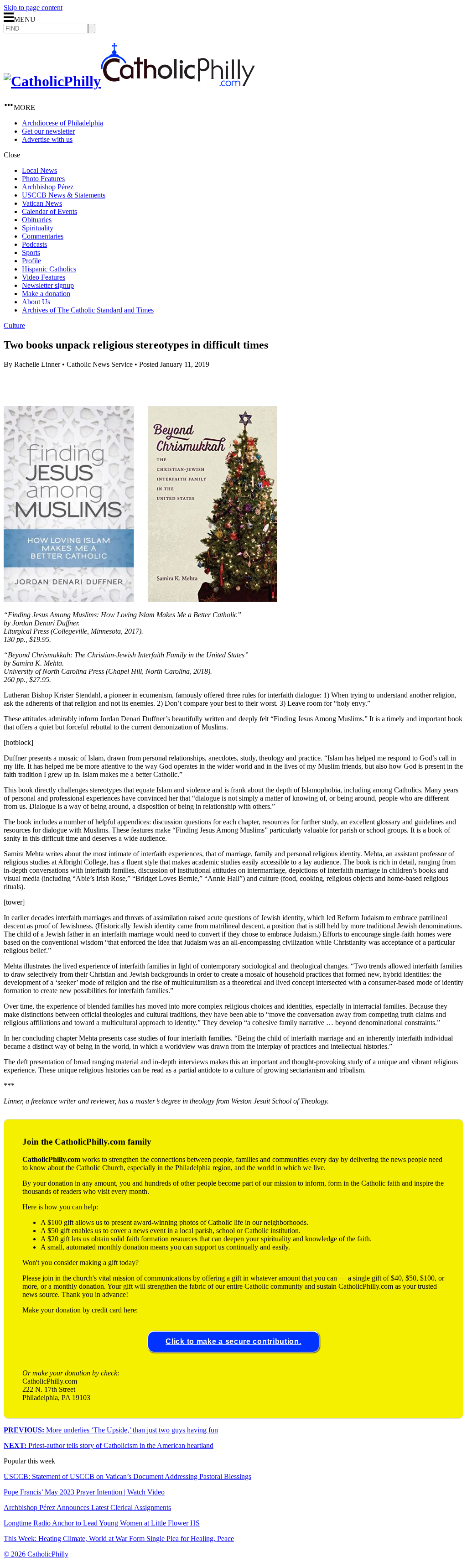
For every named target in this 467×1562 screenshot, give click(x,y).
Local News (39, 170)
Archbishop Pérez (47, 187)
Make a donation (46, 293)
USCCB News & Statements (63, 195)
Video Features (43, 277)
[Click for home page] (129, 81)
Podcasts (34, 244)
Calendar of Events (49, 211)
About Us (36, 302)
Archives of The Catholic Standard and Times (88, 310)
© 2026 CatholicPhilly (36, 1554)
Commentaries (42, 236)
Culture (14, 325)
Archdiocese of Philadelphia (62, 123)
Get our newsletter (48, 131)
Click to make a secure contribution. (233, 1341)
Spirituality (37, 228)
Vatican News (42, 203)
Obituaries (37, 220)
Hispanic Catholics (49, 269)
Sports (31, 252)
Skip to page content (33, 7)
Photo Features (43, 178)
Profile (31, 261)
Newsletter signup (48, 285)
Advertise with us (47, 139)
